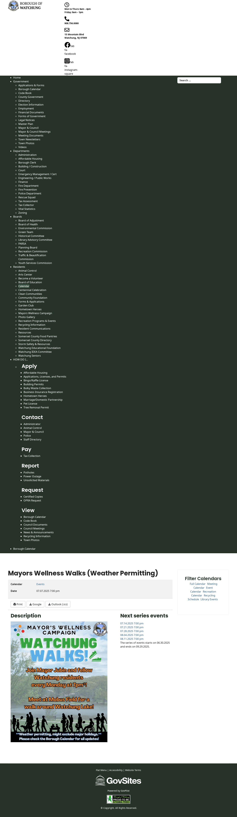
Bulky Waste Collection (37, 388)
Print (19, 604)
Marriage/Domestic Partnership (43, 399)
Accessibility (116, 770)
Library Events (209, 599)
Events (40, 584)
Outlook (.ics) (59, 604)
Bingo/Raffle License (36, 380)
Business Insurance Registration (43, 392)
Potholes (29, 472)
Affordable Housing (35, 372)
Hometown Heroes (35, 396)
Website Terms (133, 770)
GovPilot (125, 790)
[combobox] (199, 80)
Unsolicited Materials (36, 480)
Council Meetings (34, 528)
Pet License (30, 403)
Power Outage (32, 476)
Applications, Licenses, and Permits (45, 376)
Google (36, 604)
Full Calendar (198, 584)
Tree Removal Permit (36, 407)
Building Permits (34, 384)
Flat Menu (101, 770)
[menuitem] (17, 77)
